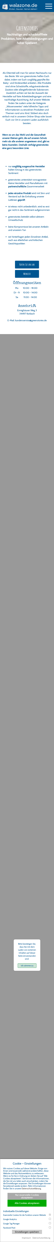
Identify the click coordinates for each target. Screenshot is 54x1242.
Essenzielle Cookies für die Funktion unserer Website (24, 1215)
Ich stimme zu (27, 965)
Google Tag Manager (11, 1223)
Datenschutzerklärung (31, 1188)
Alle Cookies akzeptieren (27, 1203)
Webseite (27, 274)
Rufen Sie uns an (27, 264)
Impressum (26, 1238)
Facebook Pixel (9, 1228)
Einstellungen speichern (27, 1231)
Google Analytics (10, 1219)
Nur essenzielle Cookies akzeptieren (27, 1196)
